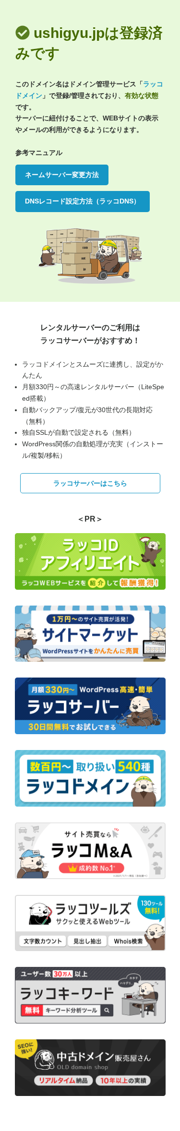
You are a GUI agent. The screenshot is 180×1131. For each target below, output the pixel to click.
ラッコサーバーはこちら (90, 483)
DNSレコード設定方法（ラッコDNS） (82, 201)
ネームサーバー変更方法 (62, 175)
